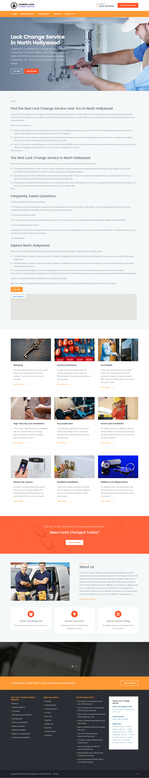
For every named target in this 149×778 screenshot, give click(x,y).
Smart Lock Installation (20, 722)
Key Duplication (17, 719)
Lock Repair (16, 711)
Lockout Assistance (18, 707)
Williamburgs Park (51, 709)
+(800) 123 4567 (74, 542)
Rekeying (15, 704)
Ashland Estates (50, 705)
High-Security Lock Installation (22, 715)
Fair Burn (48, 713)
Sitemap (55, 774)
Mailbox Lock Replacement (21, 734)
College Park (49, 724)
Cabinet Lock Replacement (21, 737)
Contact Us (69, 14)
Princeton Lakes (50, 731)
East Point (48, 728)
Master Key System (18, 726)
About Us (57, 14)
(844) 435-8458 (106, 6)
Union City (48, 716)
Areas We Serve (27, 14)
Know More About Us (87, 599)
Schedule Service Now (128, 5)
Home (15, 14)
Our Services (43, 14)
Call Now (16, 71)
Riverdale (48, 701)
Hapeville (48, 720)
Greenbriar (48, 735)
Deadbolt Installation (19, 730)
